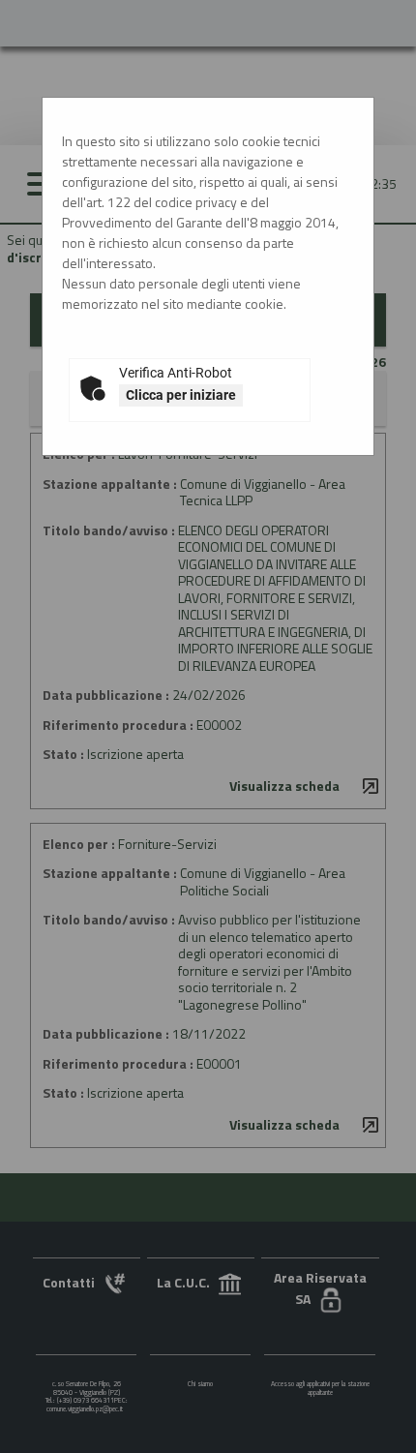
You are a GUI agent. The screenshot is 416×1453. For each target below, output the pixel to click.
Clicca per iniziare (181, 395)
